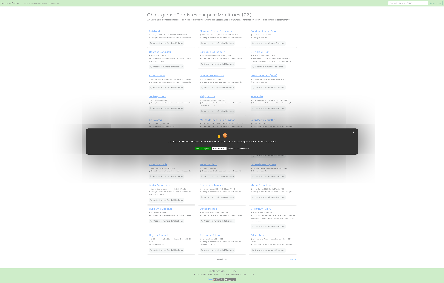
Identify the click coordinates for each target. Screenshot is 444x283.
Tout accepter (202, 148)
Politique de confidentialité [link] (238, 148)
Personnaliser (219, 148)
